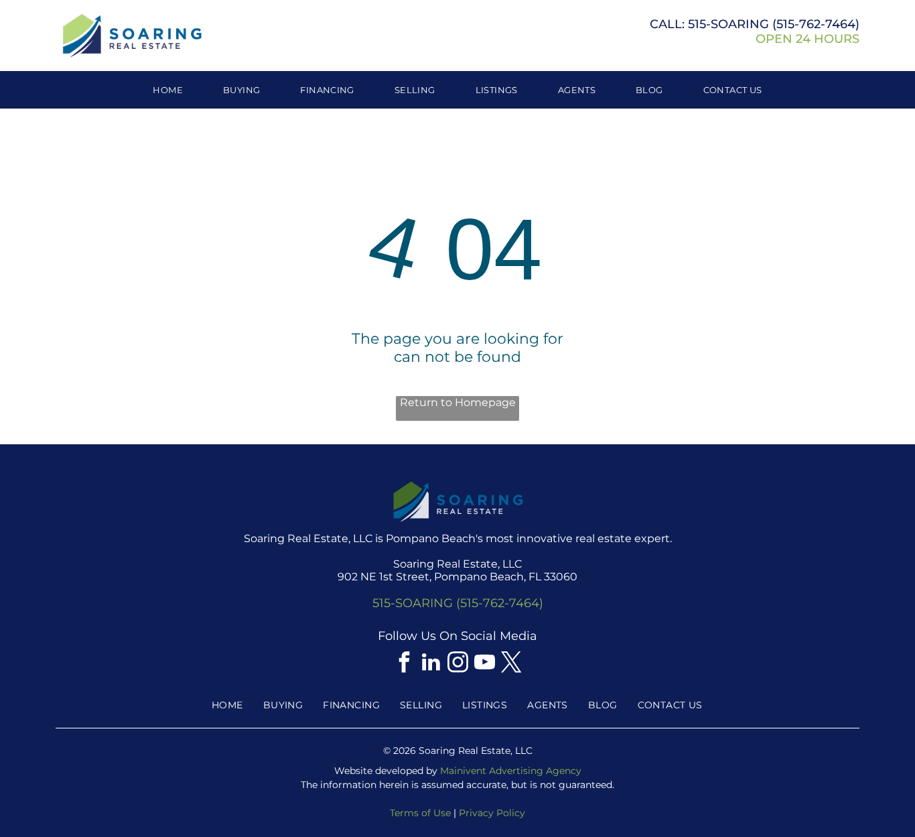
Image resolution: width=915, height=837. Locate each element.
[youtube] (484, 664)
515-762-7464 (815, 24)
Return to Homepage (458, 402)
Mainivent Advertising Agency (510, 771)
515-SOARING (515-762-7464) (457, 603)
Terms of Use (420, 813)
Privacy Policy (492, 813)
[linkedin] (431, 664)
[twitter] (511, 664)
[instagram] (457, 664)
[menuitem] (168, 90)
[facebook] (404, 664)
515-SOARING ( (732, 24)
